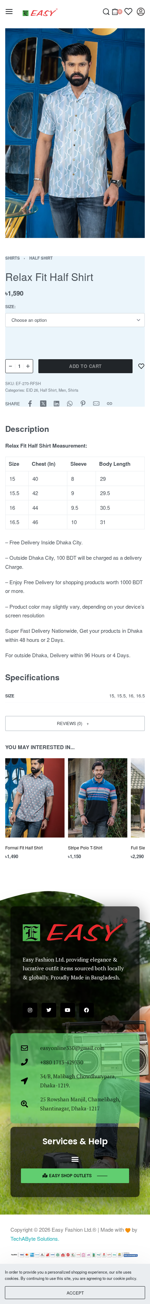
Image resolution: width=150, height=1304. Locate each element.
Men (62, 390)
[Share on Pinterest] (83, 403)
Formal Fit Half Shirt (24, 847)
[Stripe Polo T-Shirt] (97, 798)
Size (9, 307)
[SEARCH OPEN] (106, 11)
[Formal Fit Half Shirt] (35, 798)
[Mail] (96, 403)
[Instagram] (30, 1010)
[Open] (128, 11)
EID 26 (32, 390)
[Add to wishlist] (141, 366)
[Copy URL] (109, 403)
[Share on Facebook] (30, 403)
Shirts (12, 258)
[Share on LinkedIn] (56, 403)
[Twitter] (49, 1010)
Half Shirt (41, 258)
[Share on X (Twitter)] (43, 403)
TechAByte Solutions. (34, 1238)
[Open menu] (9, 11)
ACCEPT (75, 1293)
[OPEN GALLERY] (75, 133)
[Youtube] (67, 1010)
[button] (75, 723)
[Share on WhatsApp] (70, 403)
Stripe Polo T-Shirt (85, 847)
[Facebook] (86, 1010)
